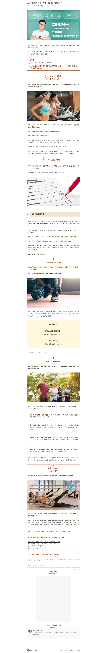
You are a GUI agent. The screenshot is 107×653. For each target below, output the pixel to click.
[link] (34, 650)
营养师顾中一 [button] (42, 6)
